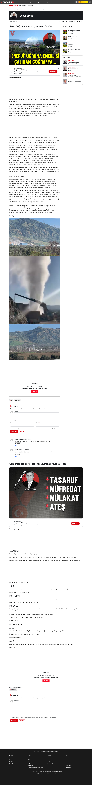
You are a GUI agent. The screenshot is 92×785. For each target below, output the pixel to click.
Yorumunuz (16, 411)
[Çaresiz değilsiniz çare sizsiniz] (72, 69)
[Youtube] (52, 751)
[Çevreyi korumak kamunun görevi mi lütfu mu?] (72, 32)
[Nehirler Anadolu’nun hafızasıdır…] (72, 44)
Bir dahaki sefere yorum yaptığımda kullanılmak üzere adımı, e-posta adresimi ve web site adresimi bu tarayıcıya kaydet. (34, 428)
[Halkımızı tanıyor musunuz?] (72, 81)
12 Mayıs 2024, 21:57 (28, 449)
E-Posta (37, 422)
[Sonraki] (20, 5)
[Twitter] (39, 751)
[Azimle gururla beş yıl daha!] (72, 38)
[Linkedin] (48, 751)
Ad (11, 422)
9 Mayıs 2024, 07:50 (26, 439)
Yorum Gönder (14, 431)
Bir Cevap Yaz (14, 406)
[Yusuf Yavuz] (13, 15)
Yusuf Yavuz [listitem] (17, 400)
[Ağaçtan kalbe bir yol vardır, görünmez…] (72, 51)
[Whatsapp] (56, 751)
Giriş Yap (22, 431)
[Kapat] (58, 68)
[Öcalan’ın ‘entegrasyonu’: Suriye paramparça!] (72, 62)
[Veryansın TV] (7, 2)
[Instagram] (43, 751)
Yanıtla (16, 445)
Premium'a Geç (84, 1)
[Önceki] (19, 5)
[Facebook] (35, 751)
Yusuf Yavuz (26, 15)
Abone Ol (34, 391)
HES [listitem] (11, 400)
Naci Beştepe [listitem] (13, 689)
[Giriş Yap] (90, 2)
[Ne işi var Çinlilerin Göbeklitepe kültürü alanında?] (72, 75)
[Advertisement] (34, 89)
